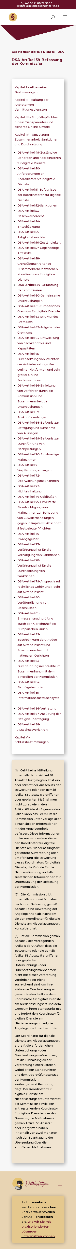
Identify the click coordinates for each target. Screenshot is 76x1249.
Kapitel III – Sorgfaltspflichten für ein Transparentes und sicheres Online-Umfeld (36, 122)
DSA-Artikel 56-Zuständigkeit (39, 242)
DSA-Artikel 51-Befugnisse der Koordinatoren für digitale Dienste (39, 195)
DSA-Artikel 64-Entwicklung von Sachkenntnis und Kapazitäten (38, 343)
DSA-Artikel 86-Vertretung (36, 708)
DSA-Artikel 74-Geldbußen (37, 497)
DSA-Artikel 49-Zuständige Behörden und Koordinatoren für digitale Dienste (39, 158)
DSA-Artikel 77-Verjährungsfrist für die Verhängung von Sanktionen (38, 550)
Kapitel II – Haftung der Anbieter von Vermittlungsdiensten (31, 104)
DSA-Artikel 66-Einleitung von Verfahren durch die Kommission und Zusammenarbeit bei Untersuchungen (36, 396)
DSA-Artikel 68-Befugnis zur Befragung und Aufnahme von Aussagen (38, 428)
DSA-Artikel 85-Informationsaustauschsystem (38, 698)
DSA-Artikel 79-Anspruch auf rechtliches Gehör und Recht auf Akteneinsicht (38, 587)
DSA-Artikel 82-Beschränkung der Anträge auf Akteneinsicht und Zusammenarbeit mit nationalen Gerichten (37, 645)
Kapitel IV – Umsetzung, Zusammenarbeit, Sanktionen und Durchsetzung (36, 139)
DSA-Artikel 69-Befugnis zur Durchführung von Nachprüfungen (38, 444)
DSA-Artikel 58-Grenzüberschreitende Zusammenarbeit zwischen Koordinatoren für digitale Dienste (37, 269)
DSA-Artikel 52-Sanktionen (37, 205)
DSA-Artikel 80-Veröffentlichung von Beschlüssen (32, 602)
